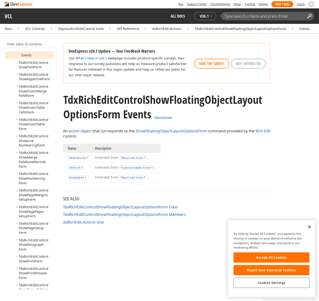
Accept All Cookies (271, 257)
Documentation (220, 4)
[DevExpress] (19, 4)
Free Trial (282, 4)
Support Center (197, 4)
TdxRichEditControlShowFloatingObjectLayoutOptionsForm (240, 28)
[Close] (309, 227)
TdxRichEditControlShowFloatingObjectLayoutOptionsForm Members (124, 214)
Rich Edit (263, 131)
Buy (180, 4)
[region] (271, 258)
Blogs (237, 4)
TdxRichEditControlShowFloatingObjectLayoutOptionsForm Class (120, 207)
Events (304, 28)
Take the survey (211, 63)
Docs (8, 28)
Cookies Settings (272, 283)
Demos (263, 4)
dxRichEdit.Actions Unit (83, 222)
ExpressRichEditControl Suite (81, 28)
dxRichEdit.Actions (166, 28)
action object (80, 131)
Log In (301, 4)
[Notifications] (311, 4)
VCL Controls (35, 28)
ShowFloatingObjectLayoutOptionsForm (171, 131)
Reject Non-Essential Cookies (271, 270)
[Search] (309, 16)
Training (250, 4)
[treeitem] (26, 55)
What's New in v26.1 (91, 58)
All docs (178, 16)
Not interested (248, 63)
